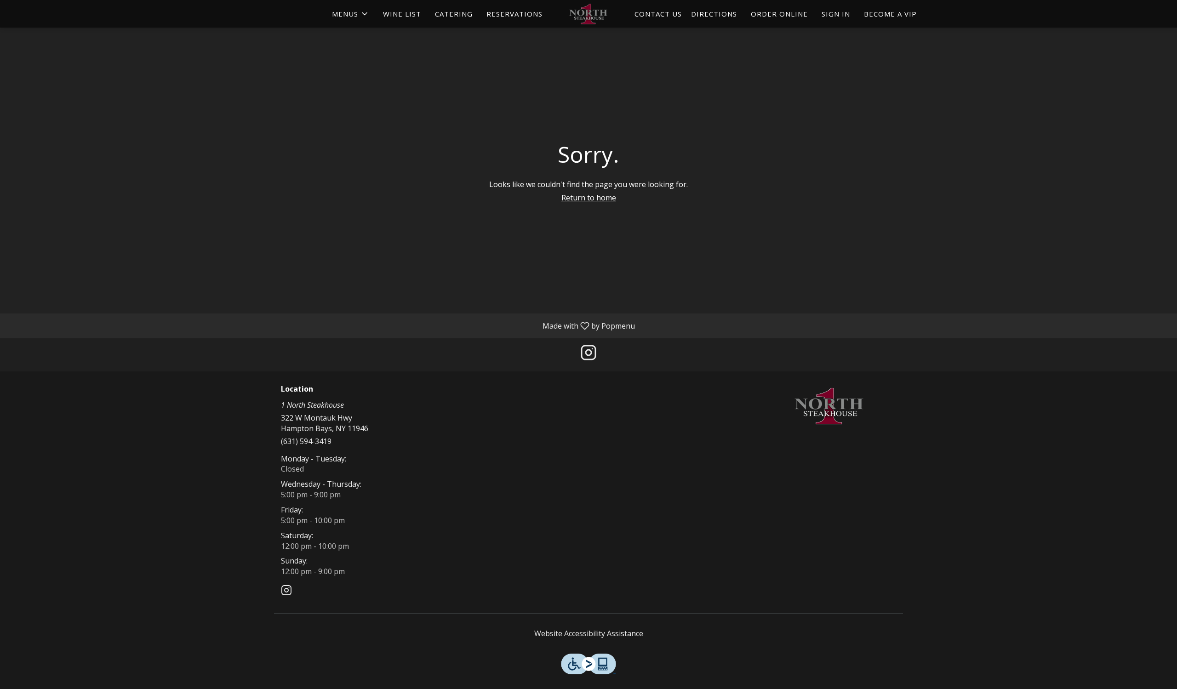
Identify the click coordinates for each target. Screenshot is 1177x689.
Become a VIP (890, 13)
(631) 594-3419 (306, 441)
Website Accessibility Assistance (588, 633)
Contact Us (658, 13)
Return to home (588, 198)
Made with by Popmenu (321, 325)
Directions (714, 13)
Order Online (779, 13)
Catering (454, 13)
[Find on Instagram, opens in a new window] (588, 354)
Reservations (514, 13)
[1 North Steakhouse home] (588, 13)
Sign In (836, 13)
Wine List (402, 13)
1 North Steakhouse (830, 406)
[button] (350, 14)
